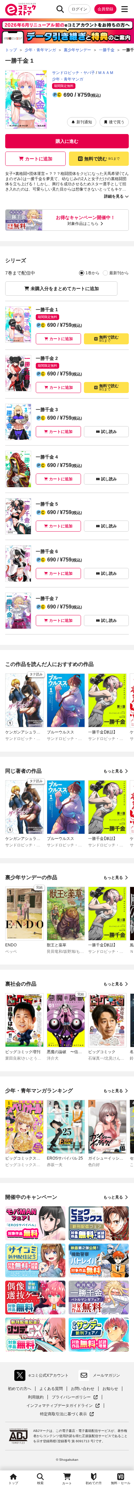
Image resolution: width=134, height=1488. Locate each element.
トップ (13, 1483)
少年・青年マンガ (67, 79)
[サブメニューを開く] (124, 9)
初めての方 (94, 1483)
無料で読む (102, 158)
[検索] (60, 9)
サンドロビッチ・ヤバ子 (73, 72)
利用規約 (36, 1397)
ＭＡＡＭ (106, 72)
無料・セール (120, 1483)
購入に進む (67, 141)
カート (67, 1483)
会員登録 (105, 9)
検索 (40, 1483)
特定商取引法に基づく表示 (67, 1414)
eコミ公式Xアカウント (43, 1376)
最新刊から (119, 273)
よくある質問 (51, 1388)
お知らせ (110, 1388)
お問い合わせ (82, 1388)
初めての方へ (19, 1388)
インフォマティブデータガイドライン (59, 1405)
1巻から (93, 273)
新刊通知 (84, 122)
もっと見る (113, 771)
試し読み (109, 431)
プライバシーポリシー (75, 1397)
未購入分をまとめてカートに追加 (65, 288)
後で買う (117, 122)
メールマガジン (106, 1375)
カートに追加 (38, 158)
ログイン (79, 9)
